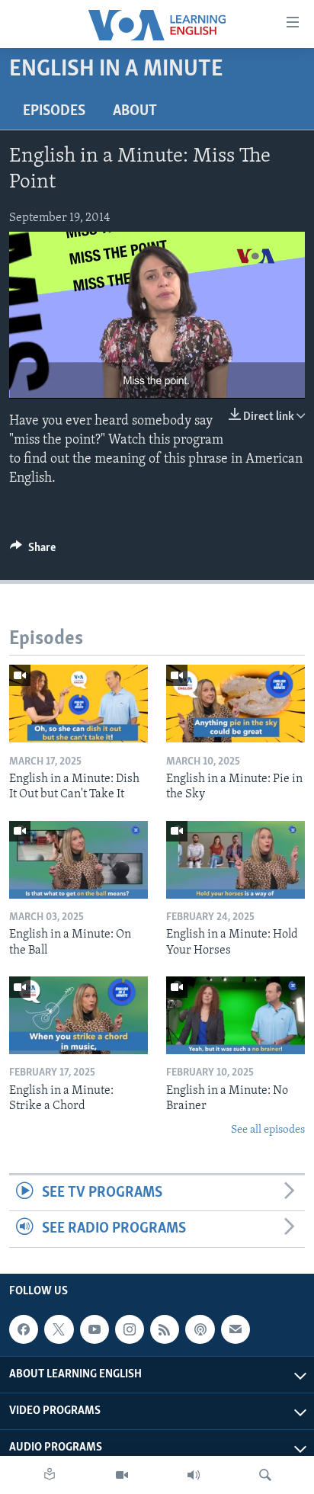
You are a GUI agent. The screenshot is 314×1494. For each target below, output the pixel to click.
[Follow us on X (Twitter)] (58, 1329)
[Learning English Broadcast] (193, 1475)
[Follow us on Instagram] (129, 1329)
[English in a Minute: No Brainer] (235, 1015)
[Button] (33, 551)
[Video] (122, 1475)
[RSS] (164, 1329)
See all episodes (268, 1130)
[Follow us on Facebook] (23, 1329)
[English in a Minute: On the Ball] (78, 860)
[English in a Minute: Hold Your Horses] (235, 860)
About (135, 111)
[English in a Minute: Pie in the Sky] (235, 703)
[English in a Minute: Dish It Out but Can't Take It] (78, 703)
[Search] (265, 1475)
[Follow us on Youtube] (94, 1329)
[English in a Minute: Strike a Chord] (78, 1015)
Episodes (54, 111)
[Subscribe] (235, 1329)
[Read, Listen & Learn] (49, 1475)
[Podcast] (199, 1329)
